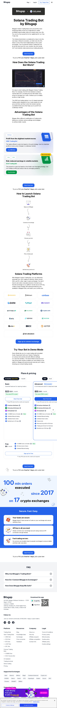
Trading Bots (7, 632)
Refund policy (46, 637)
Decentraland (8, 697)
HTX (24, 678)
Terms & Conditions (47, 632)
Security (31, 634)
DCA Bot (7, 639)
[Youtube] (9, 622)
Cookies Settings (10, 705)
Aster (6, 675)
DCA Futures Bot (10, 656)
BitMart (20, 681)
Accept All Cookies (28, 705)
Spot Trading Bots (9, 634)
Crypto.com (44, 675)
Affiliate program (34, 637)
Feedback (19, 641)
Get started (44, 692)
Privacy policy (46, 634)
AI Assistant (7, 659)
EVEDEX (7, 678)
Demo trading (7, 663)
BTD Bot (7, 641)
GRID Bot (8, 637)
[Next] (53, 410)
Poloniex (7, 681)
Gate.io (13, 678)
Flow (41, 697)
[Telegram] (5, 622)
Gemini (19, 678)
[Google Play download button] (36, 600)
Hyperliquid (31, 678)
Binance (12, 675)
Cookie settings (46, 644)
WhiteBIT (14, 681)
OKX (50, 678)
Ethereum (23, 697)
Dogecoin (16, 697)
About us (31, 632)
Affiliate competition (34, 639)
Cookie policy (46, 639)
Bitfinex (18, 675)
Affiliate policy (46, 641)
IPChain (46, 697)
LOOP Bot (8, 644)
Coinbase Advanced (33, 675)
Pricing (6, 666)
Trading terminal (8, 661)
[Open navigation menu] (51, 2)
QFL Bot (7, 646)
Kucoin (44, 678)
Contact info (32, 641)
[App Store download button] (36, 604)
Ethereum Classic (33, 697)
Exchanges (19, 637)
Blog (17, 632)
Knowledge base (21, 634)
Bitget (24, 675)
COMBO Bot (8, 653)
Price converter (20, 639)
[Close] (48, 689)
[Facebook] (13, 622)
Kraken (38, 678)
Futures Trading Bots (8, 650)
